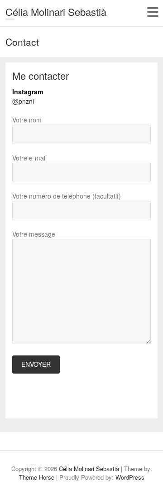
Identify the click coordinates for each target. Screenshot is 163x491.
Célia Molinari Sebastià (55, 12)
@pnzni (23, 101)
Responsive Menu (152, 12)
